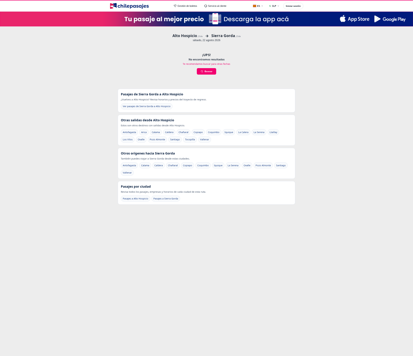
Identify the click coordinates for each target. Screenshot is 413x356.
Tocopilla (190, 139)
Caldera (169, 132)
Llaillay (273, 132)
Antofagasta (129, 132)
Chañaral (183, 132)
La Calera (243, 132)
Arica (144, 132)
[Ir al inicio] (129, 6)
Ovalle (141, 139)
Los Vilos (128, 139)
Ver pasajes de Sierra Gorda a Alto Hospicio (147, 106)
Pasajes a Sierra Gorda (165, 198)
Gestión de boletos (187, 6)
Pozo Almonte (157, 139)
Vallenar (204, 139)
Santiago (175, 139)
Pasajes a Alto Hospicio (135, 198)
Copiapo (198, 132)
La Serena (259, 132)
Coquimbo (213, 132)
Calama (156, 132)
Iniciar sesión (293, 6)
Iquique (229, 132)
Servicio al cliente (217, 6)
